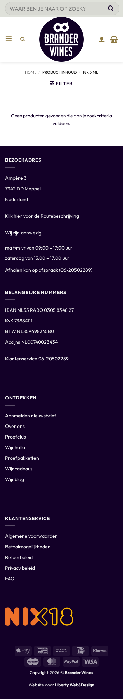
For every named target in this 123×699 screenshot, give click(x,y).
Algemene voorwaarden (31, 536)
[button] (10, 39)
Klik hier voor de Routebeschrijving (42, 216)
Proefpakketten (22, 458)
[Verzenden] (111, 8)
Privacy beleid (20, 568)
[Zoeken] (22, 39)
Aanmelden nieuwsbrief (30, 415)
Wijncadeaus (18, 469)
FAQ (9, 578)
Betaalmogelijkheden (28, 547)
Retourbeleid (19, 557)
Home (30, 72)
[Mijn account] (101, 39)
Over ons (15, 426)
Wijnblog (14, 479)
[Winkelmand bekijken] (114, 39)
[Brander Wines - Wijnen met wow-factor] (61, 39)
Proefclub (15, 437)
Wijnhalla (15, 447)
